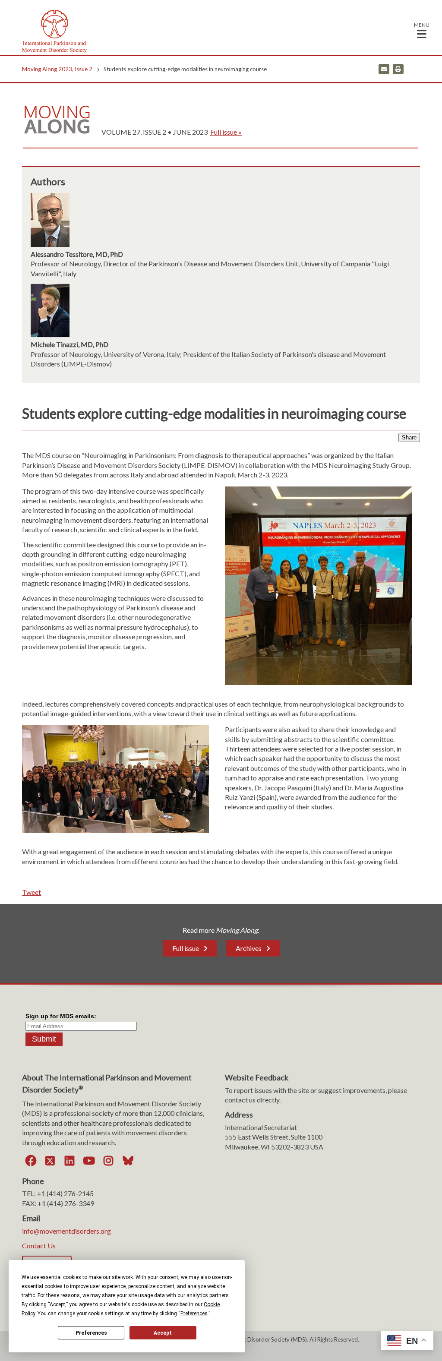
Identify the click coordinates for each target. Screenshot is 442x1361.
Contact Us (39, 1245)
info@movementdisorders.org (66, 1231)
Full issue (185, 948)
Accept (163, 1333)
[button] (422, 30)
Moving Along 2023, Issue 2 (57, 69)
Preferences (91, 1333)
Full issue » (226, 132)
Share (409, 437)
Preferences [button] (194, 1313)
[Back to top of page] (359, 1340)
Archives (249, 948)
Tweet (31, 892)
